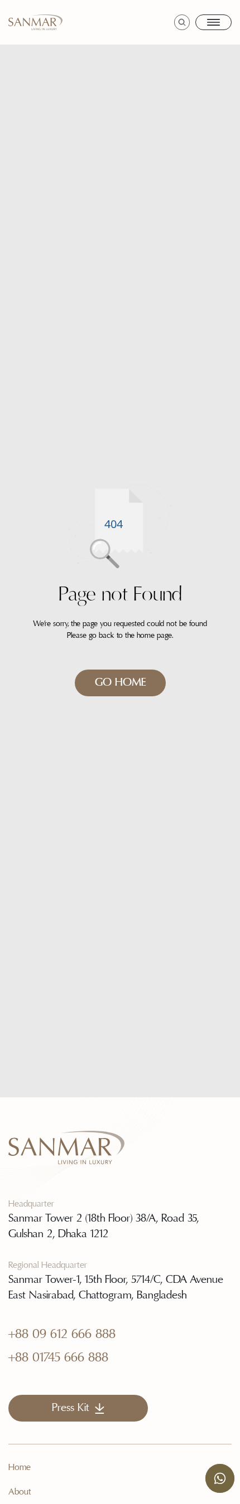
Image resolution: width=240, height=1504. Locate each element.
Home (19, 1467)
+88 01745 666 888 (58, 1358)
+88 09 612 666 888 (62, 1334)
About (19, 1492)
